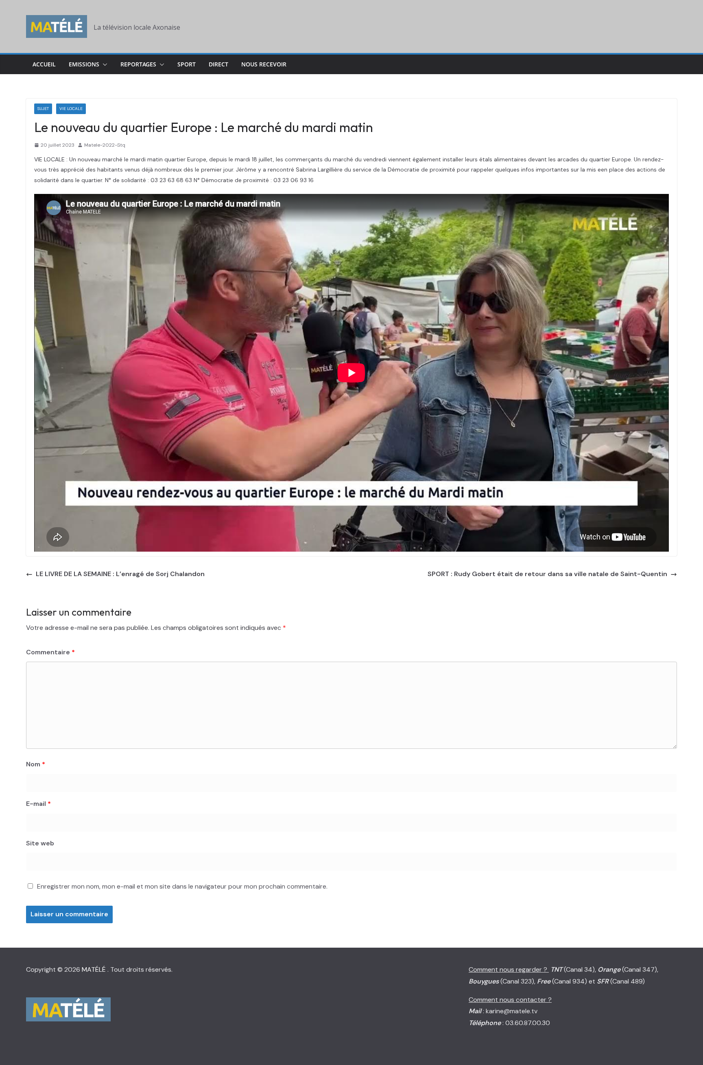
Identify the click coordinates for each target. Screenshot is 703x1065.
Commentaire (50, 652)
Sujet (43, 108)
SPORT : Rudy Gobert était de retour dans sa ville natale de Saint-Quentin (547, 574)
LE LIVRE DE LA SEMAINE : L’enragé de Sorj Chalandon (120, 574)
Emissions (84, 64)
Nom (35, 764)
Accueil (44, 64)
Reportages (138, 64)
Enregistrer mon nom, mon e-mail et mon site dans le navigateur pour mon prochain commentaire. (182, 886)
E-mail (38, 803)
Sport (186, 64)
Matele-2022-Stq (104, 145)
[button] (103, 64)
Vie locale (71, 108)
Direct (218, 64)
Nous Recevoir (263, 64)
